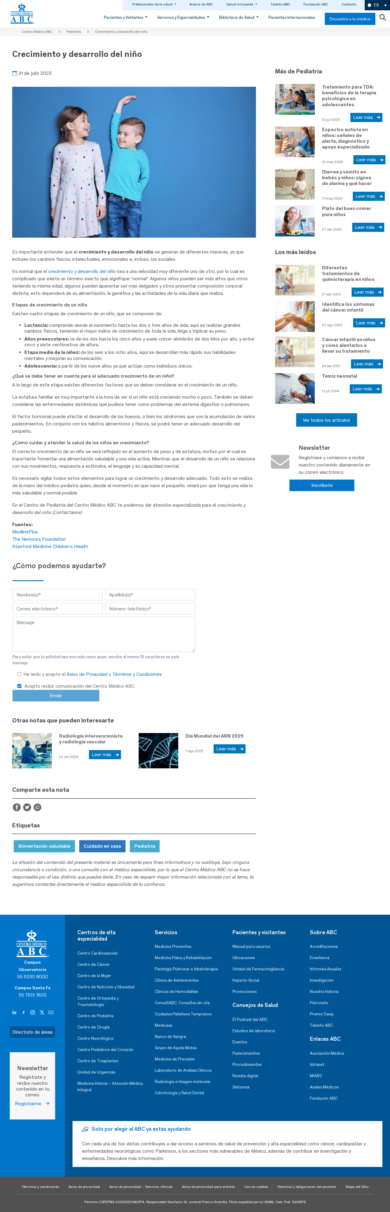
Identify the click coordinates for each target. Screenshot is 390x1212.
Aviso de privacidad (84, 1187)
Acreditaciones (324, 946)
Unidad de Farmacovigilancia (258, 969)
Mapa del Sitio (357, 1187)
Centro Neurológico (95, 1038)
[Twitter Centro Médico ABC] (42, 1012)
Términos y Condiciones (137, 674)
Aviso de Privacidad (88, 674)
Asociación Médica (327, 1053)
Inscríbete (322, 485)
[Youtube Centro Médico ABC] (51, 1012)
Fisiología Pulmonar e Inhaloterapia (186, 969)
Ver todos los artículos (326, 420)
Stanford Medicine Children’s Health (50, 546)
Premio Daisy (321, 1014)
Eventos (239, 1042)
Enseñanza (319, 957)
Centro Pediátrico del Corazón (105, 1049)
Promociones (244, 991)
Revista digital (245, 1075)
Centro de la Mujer (94, 975)
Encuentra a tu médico (350, 19)
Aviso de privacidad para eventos (208, 1187)
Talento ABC (280, 4)
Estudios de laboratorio (253, 1030)
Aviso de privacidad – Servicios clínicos (140, 1187)
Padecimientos (246, 1053)
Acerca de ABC (201, 4)
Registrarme (30, 1103)
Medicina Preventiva (173, 946)
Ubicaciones (243, 957)
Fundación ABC (315, 4)
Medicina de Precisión (175, 1059)
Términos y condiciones (40, 1187)
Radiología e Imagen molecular (183, 1081)
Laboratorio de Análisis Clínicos (183, 1070)
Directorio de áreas (32, 1032)
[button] (377, 5)
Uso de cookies (256, 1187)
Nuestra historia (324, 991)
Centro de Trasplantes (97, 1061)
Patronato (319, 1002)
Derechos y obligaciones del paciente (307, 1187)
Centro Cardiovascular (97, 953)
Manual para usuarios (251, 946)
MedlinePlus (25, 532)
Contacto (349, 4)
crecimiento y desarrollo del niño (82, 271)
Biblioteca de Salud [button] (237, 17)
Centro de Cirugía (93, 1027)
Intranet (317, 1064)
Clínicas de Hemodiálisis (176, 991)
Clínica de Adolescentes (177, 980)
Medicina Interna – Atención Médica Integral (110, 1086)
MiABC (316, 1075)
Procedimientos (246, 1064)
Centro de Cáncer (93, 964)
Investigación (322, 980)
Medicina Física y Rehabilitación (183, 957)
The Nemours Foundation (39, 539)
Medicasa (163, 1025)
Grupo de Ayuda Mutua (176, 1047)
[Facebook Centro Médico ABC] (24, 1012)
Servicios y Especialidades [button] (181, 17)
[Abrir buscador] (383, 19)
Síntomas (240, 1087)
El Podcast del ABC (250, 1019)
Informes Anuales (325, 969)
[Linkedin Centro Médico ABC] (15, 1012)
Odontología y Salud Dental (179, 1092)
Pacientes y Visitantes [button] (124, 17)
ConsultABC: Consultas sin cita (182, 1002)
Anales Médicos (324, 1087)
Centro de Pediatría (95, 1015)
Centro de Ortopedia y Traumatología (98, 1001)
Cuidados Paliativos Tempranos (183, 1014)
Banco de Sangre (170, 1036)
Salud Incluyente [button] (240, 4)
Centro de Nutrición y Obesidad (106, 987)
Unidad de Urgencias (96, 1072)
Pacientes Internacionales (291, 17)
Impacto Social (245, 980)
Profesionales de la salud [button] (152, 4)
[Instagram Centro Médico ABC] (33, 1012)
